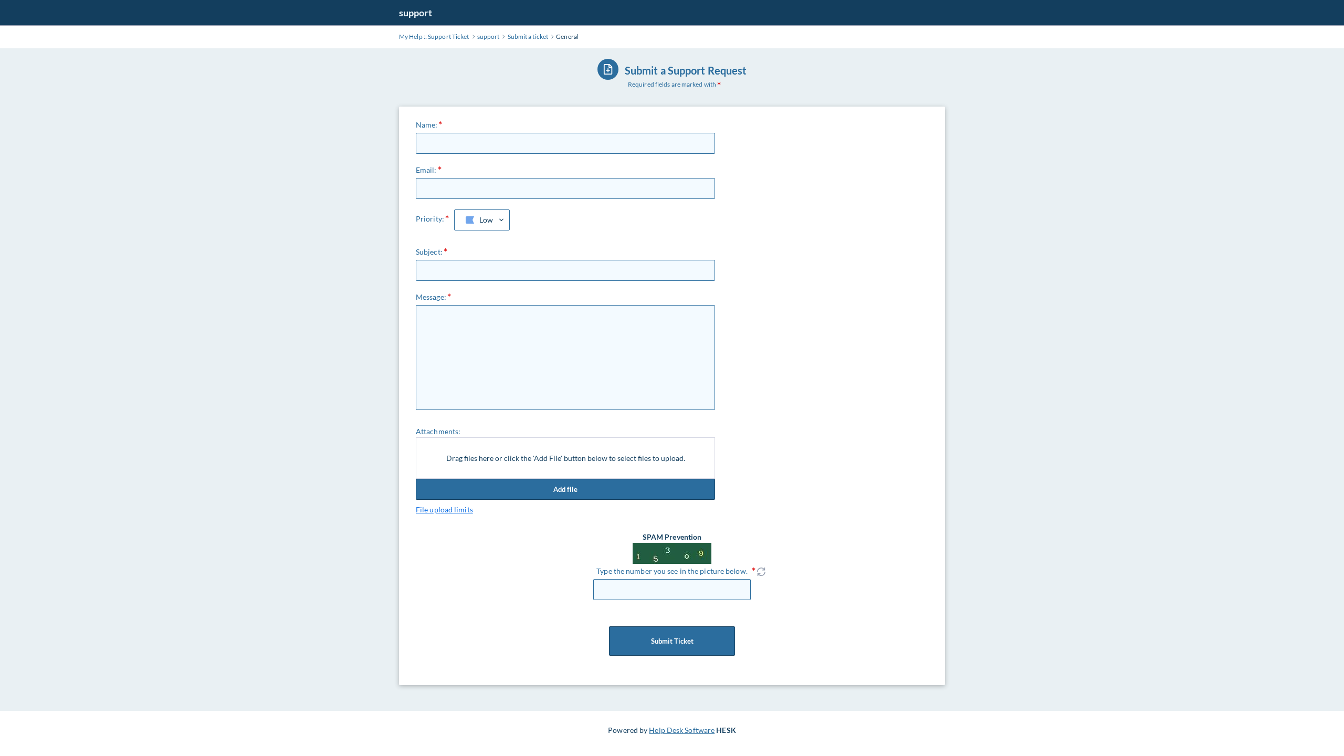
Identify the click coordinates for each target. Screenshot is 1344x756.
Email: (426, 169)
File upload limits (444, 509)
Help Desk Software (682, 730)
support (415, 12)
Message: (431, 296)
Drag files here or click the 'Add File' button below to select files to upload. (565, 458)
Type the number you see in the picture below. (672, 570)
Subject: (429, 251)
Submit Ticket (672, 641)
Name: (427, 124)
